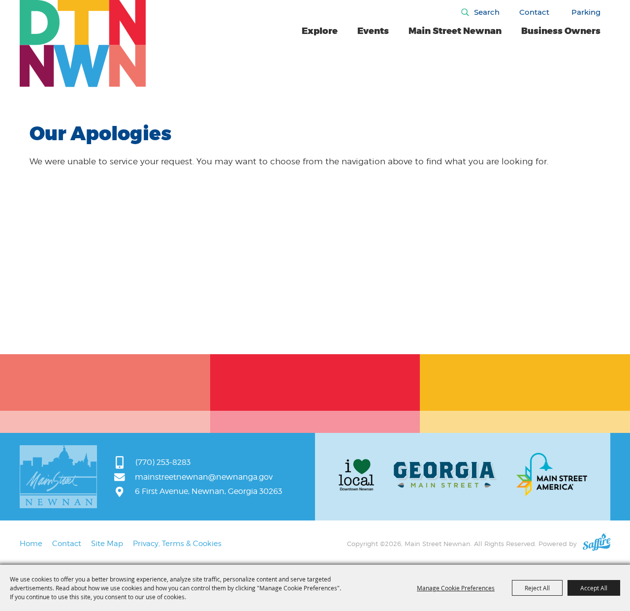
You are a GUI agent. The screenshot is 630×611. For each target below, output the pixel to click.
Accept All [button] (593, 588)
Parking (585, 12)
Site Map (107, 543)
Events (373, 31)
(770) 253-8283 (162, 462)
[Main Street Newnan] (83, 43)
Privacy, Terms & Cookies (177, 543)
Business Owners (560, 31)
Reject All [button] (537, 588)
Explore (320, 31)
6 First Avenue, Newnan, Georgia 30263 (208, 491)
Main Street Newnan (455, 31)
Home (31, 543)
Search (487, 12)
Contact (534, 12)
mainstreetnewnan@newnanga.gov (204, 477)
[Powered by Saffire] (596, 544)
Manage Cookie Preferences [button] (456, 588)
